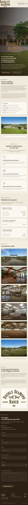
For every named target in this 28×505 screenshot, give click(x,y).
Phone (2, 447)
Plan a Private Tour (16, 72)
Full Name (3, 432)
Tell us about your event (6, 470)
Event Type (3, 462)
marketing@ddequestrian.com (6, 427)
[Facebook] (25, 496)
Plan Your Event (21, 3)
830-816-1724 (13, 495)
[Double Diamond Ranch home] (5, 3)
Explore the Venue (6, 72)
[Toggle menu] (26, 3)
